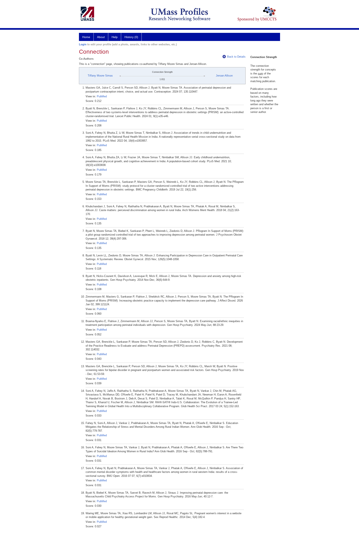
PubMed (102, 96)
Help (115, 37)
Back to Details (236, 56)
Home (86, 37)
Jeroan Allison (224, 75)
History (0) (131, 37)
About (101, 37)
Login (82, 44)
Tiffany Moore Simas (100, 75)
